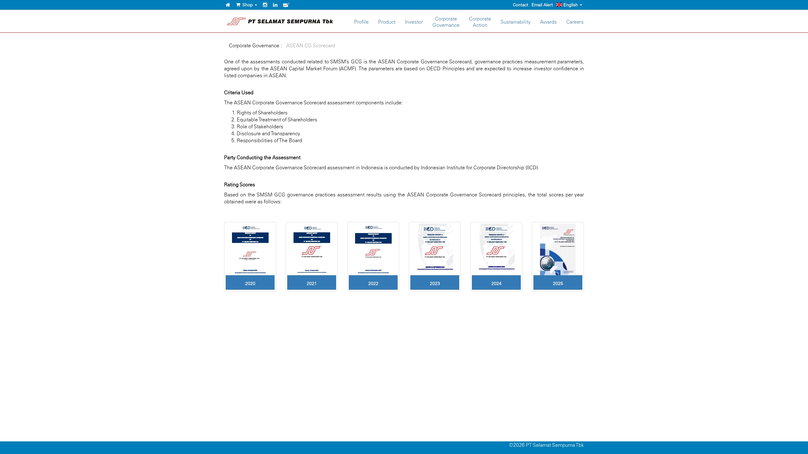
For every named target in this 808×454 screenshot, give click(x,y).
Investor (414, 22)
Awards (548, 22)
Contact (520, 5)
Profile (361, 22)
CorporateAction (480, 21)
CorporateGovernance (446, 21)
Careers (575, 22)
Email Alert (542, 5)
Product (386, 22)
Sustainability (516, 22)
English (570, 5)
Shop (247, 5)
